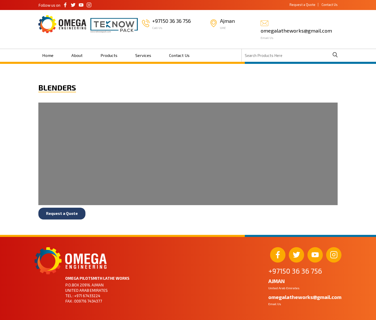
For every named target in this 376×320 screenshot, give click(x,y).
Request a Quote (302, 5)
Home (47, 55)
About (77, 55)
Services (143, 55)
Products (109, 55)
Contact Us (330, 5)
